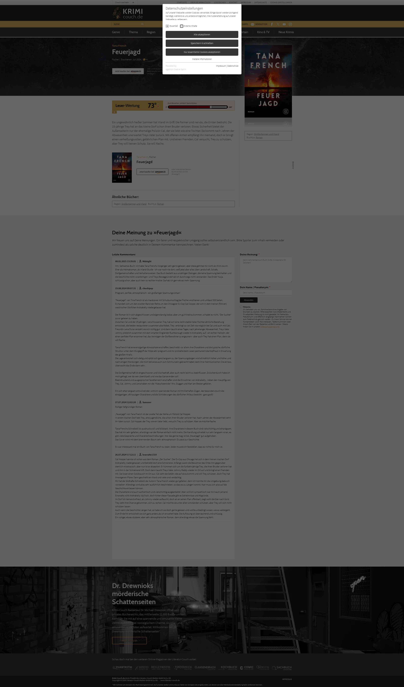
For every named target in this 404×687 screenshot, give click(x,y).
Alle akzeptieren (202, 34)
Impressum (221, 65)
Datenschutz (232, 65)
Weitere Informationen (202, 59)
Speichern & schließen (202, 43)
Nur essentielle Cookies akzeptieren (202, 52)
